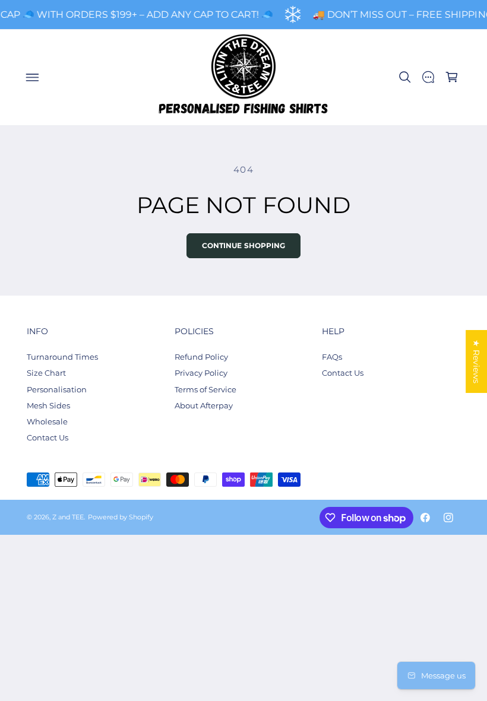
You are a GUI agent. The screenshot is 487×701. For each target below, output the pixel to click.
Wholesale (47, 421)
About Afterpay (204, 405)
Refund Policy (201, 356)
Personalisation (57, 389)
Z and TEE (68, 517)
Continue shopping (244, 246)
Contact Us (47, 437)
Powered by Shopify (120, 517)
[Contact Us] (428, 77)
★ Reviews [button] (476, 361)
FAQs (332, 356)
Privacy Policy (201, 373)
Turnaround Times (62, 356)
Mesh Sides (48, 405)
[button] (32, 77)
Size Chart (46, 373)
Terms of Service (205, 389)
